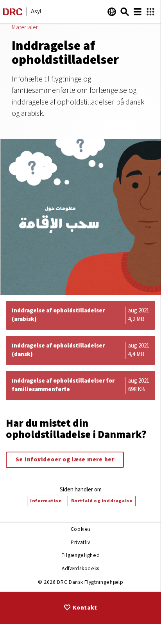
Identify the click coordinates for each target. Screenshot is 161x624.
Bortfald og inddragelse (101, 501)
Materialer (25, 27)
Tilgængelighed (80, 555)
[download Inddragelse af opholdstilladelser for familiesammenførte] (80, 385)
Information (46, 501)
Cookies (81, 529)
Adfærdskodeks (80, 568)
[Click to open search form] (124, 11)
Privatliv (80, 542)
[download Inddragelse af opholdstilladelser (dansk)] (80, 350)
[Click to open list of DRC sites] (150, 12)
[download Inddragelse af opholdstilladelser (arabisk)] (80, 315)
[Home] (12, 13)
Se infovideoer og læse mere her (65, 460)
